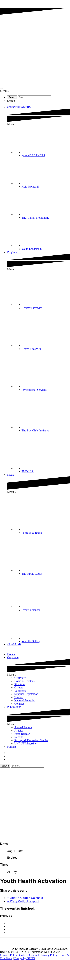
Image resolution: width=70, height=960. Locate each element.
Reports (18, 737)
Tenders (18, 697)
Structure (19, 684)
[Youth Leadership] (46, 245)
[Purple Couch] (46, 570)
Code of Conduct (29, 955)
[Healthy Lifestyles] (46, 304)
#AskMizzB (14, 644)
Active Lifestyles (31, 348)
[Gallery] (46, 637)
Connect (19, 703)
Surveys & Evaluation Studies (31, 740)
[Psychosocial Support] (46, 386)
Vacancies (20, 690)
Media (10, 474)
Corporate (12, 657)
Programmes (14, 252)
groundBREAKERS (19, 106)
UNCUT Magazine (25, 743)
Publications (14, 706)
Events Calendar (31, 609)
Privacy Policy (49, 955)
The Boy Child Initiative (35, 430)
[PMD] (46, 468)
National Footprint (24, 700)
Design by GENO (24, 958)
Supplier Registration (26, 693)
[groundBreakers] (46, 152)
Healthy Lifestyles (32, 307)
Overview (20, 677)
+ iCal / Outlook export (23, 901)
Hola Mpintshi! (30, 186)
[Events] (46, 606)
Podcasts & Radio (32, 532)
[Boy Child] (46, 427)
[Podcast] (46, 529)
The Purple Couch (32, 573)
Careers (18, 687)
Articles (18, 730)
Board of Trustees (24, 681)
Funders (11, 746)
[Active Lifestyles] (46, 345)
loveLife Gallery (31, 641)
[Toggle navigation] (1, 88)
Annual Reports (23, 727)
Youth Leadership (32, 248)
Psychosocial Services (34, 389)
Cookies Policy (8, 955)
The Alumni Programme (35, 217)
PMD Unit (28, 471)
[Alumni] (46, 214)
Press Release (22, 733)
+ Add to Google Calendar (25, 898)
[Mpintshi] (46, 183)
